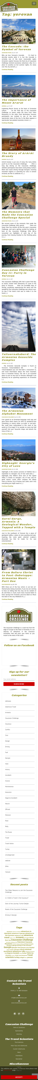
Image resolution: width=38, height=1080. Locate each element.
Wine (6, 866)
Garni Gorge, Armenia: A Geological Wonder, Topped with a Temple (18, 523)
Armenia (4, 106)
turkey (16, 957)
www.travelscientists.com (19, 1003)
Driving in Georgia (11, 915)
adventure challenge (16, 931)
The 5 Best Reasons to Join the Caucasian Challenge (19, 891)
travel (16, 955)
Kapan (8, 949)
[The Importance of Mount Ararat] (19, 97)
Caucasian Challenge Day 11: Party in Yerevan (18, 273)
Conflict (7, 729)
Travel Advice (9, 843)
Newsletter (19, 1059)
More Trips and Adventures (19, 1045)
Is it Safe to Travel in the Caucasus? (16, 898)
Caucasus (8, 724)
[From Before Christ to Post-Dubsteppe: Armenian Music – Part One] (19, 570)
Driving (7, 747)
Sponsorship (19, 1031)
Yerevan (7, 872)
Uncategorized (6, 584)
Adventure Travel (7, 52)
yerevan (30, 957)
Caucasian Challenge (8, 417)
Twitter (19, 1013)
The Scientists (19, 1042)
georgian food (16, 947)
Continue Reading (7, 69)
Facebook (15, 1013)
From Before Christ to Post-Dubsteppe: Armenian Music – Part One (17, 577)
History (7, 769)
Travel (7, 838)
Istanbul (31, 947)
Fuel (6, 752)
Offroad (7, 809)
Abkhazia (8, 701)
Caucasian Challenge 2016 (11, 942)
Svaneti (24, 953)
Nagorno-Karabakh (11, 798)
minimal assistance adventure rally (17, 950)
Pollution (8, 815)
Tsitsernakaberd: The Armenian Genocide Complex (19, 357)
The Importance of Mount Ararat (16, 101)
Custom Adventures (19, 1049)
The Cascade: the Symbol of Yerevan (16, 48)
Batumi (32, 937)
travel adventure (23, 955)
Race (6, 821)
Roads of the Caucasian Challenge (16, 909)
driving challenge (20, 944)
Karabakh (8, 775)
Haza (6, 764)
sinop (21, 953)
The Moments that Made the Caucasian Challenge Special (17, 214)
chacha (14, 944)
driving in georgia (12, 945)
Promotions (19, 1055)
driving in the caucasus (24, 945)
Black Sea (8, 940)
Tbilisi (29, 953)
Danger (7, 741)
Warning (19, 1034)
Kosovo (7, 781)
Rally (6, 826)
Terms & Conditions (19, 1027)
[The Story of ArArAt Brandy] (19, 151)
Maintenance (9, 786)
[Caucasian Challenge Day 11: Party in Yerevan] (19, 268)
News (19, 1052)
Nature (7, 804)
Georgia (7, 758)
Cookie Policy (7, 1070)
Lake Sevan (17, 949)
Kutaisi (11, 949)
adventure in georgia (18, 933)
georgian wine (25, 947)
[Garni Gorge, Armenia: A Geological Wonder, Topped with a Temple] (19, 516)
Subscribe (19, 684)
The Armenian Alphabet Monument (17, 412)
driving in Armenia (28, 944)
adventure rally (19, 935)
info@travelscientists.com (19, 998)
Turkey (7, 849)
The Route (8, 832)
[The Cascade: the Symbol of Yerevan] (19, 44)
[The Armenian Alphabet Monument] (19, 408)
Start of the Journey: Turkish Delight (17, 903)
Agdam (11, 937)
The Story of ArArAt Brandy (18, 155)
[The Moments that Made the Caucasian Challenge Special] (19, 209)
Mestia (22, 949)
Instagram (23, 1013)
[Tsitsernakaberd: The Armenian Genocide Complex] (19, 352)
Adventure (9, 931)
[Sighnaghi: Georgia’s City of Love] (19, 461)
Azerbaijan (26, 937)
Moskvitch (8, 792)
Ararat (14, 937)
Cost (6, 735)
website (7, 860)
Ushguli (22, 957)
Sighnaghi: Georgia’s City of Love (18, 465)
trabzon (13, 955)
